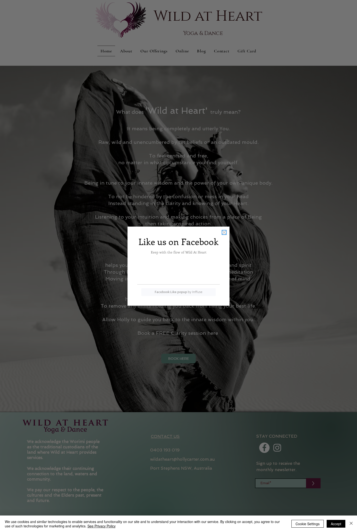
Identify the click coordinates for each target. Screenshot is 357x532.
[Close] (351, 523)
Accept (336, 523)
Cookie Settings (308, 523)
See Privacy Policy (101, 526)
